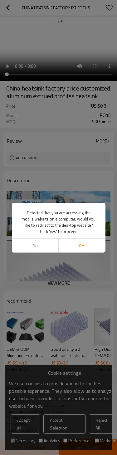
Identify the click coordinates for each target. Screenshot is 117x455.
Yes (81, 245)
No (35, 245)
